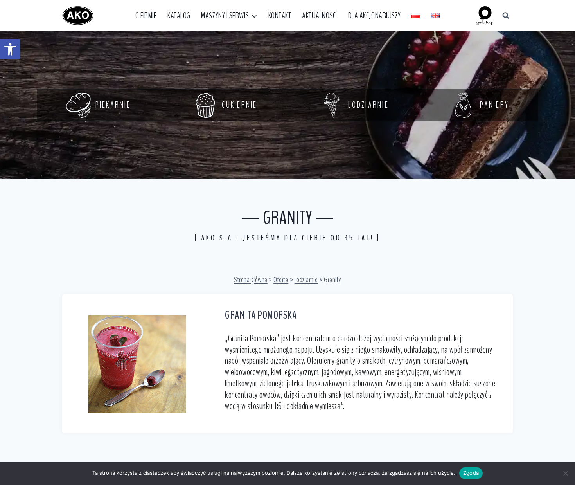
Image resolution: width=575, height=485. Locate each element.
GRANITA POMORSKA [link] (260, 315)
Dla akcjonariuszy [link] (374, 16)
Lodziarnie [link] (306, 279)
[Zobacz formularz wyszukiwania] (506, 16)
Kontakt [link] (279, 16)
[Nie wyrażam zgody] (565, 473)
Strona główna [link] (251, 279)
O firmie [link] (145, 16)
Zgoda (471, 473)
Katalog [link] (178, 16)
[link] (10, 49)
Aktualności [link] (319, 16)
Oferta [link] (280, 279)
